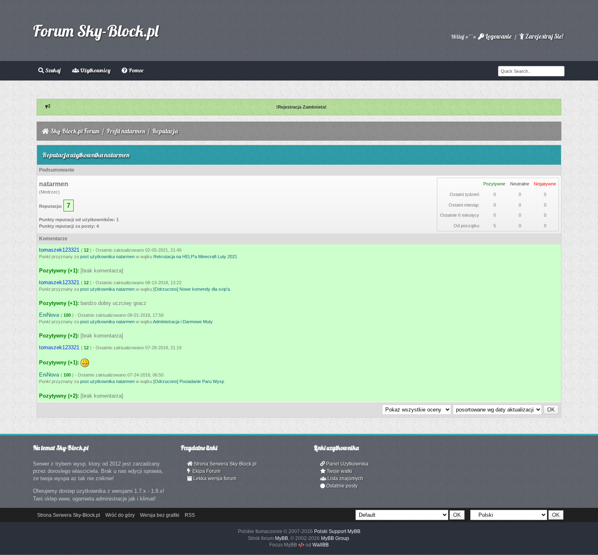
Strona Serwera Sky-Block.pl (224, 464)
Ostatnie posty (341, 486)
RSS (190, 515)
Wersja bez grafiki (159, 515)
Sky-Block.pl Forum (75, 131)
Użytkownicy (94, 70)
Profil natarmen (126, 131)
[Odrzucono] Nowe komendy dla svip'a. (192, 289)
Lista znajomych (344, 478)
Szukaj (52, 70)
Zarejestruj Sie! (543, 36)
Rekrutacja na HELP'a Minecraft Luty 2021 (195, 256)
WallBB (320, 545)
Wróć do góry (120, 515)
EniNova (49, 315)
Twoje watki (338, 471)
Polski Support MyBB (337, 531)
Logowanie (497, 36)
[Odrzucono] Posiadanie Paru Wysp (188, 381)
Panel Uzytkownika (347, 464)
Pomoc (135, 70)
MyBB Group (335, 538)
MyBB (281, 538)
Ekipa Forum (205, 471)
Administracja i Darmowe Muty (183, 321)
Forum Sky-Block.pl (95, 30)
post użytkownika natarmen (107, 256)
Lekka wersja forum (214, 478)
